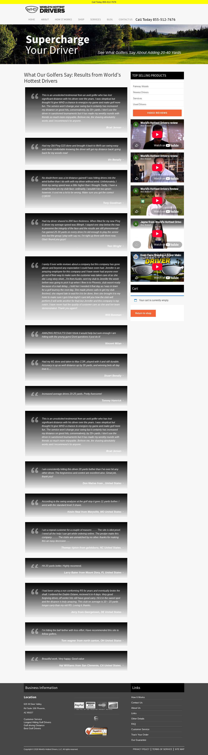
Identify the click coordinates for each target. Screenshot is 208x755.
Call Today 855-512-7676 (104, 2)
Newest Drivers (141, 92)
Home (31, 19)
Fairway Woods (141, 86)
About (45, 19)
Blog (110, 19)
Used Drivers (139, 104)
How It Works (63, 19)
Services (95, 19)
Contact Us (125, 19)
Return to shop (143, 313)
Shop (81, 19)
